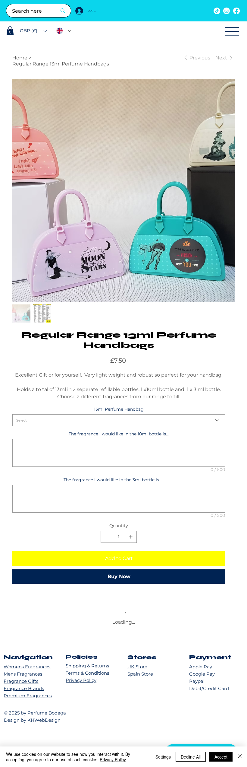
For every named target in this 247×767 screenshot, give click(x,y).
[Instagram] (226, 11)
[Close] (239, 756)
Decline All (191, 757)
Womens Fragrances (27, 672)
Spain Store (140, 679)
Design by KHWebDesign (32, 725)
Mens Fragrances (23, 679)
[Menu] (231, 31)
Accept (220, 757)
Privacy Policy (81, 686)
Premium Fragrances (28, 701)
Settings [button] (163, 757)
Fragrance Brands (24, 693)
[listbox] (33, 31)
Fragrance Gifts (21, 686)
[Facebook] (236, 11)
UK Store (137, 672)
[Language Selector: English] (64, 31)
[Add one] (131, 537)
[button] (10, 30)
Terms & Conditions (87, 678)
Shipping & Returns (87, 671)
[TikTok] (217, 11)
